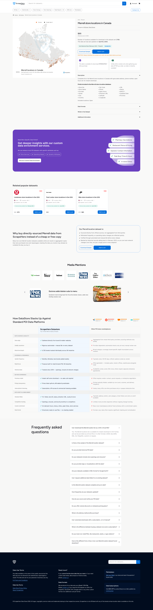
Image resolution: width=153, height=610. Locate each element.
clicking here (109, 591)
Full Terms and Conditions (20, 580)
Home (16, 15)
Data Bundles (25, 10)
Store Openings (47, 10)
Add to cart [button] (38, 212)
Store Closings (37, 10)
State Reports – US (59, 10)
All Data (16, 10)
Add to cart (100, 51)
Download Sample (84, 51)
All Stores (21, 15)
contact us (65, 577)
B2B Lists (69, 10)
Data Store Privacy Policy (20, 588)
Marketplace (78, 10)
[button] (25, 292)
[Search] (124, 3)
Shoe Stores (92, 27)
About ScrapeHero (18, 590)
